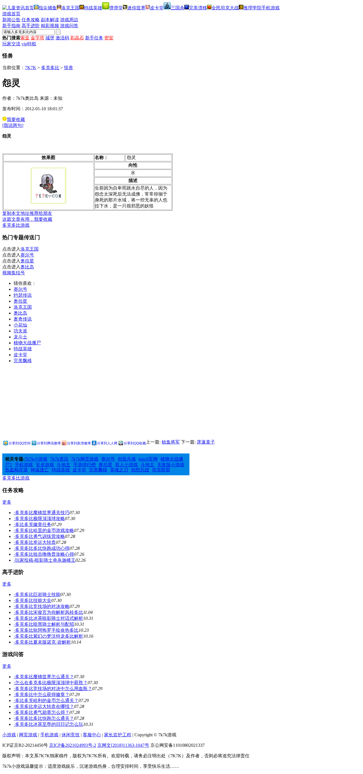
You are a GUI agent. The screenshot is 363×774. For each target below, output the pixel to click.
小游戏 (9, 734)
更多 (6, 502)
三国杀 (177, 7)
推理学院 (252, 7)
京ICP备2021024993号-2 (72, 745)
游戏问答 (69, 25)
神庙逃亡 (40, 469)
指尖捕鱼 (48, 7)
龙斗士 (20, 336)
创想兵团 (140, 469)
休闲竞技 (71, 734)
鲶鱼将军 (171, 442)
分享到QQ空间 (20, 443)
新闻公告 (11, 19)
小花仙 (20, 325)
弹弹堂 (116, 7)
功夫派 (20, 330)
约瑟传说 (23, 295)
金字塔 (37, 37)
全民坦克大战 (225, 7)
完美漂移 (198, 7)
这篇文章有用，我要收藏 (27, 219)
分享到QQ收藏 (135, 443)
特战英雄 (93, 7)
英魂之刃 (119, 469)
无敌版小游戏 (170, 464)
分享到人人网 (107, 443)
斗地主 (63, 464)
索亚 (24, 37)
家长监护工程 (117, 734)
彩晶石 (77, 37)
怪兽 (68, 67)
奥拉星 (27, 260)
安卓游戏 (45, 464)
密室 (108, 37)
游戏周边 (69, 19)
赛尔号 (27, 255)
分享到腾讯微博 (49, 443)
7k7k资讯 (59, 459)
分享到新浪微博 (79, 443)
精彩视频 (50, 25)
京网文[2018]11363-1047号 (123, 745)
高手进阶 (31, 25)
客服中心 (92, 734)
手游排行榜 (84, 464)
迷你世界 (136, 7)
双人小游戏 (126, 464)
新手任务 (94, 37)
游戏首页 (11, 13)
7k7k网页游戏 (84, 459)
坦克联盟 (161, 469)
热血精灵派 (16, 469)
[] (12, 125)
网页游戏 (28, 734)
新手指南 (11, 25)
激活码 (62, 37)
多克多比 (50, 67)
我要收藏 (16, 119)
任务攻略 (31, 19)
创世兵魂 (127, 459)
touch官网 (148, 459)
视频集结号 (13, 272)
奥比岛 (27, 266)
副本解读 (50, 19)
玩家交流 (11, 43)
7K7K (30, 67)
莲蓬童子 (206, 442)
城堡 (49, 37)
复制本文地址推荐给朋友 (27, 213)
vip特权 (29, 43)
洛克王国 (70, 7)
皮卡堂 (157, 7)
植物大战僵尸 (27, 342)
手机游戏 (270, 7)
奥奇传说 (23, 319)
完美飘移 (23, 360)
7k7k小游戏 (36, 459)
